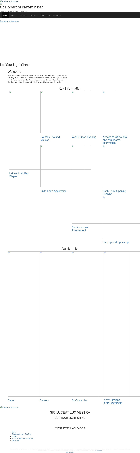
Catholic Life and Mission (50, 138)
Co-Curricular (79, 400)
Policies (14, 436)
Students (33, 15)
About (13, 15)
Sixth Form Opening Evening (114, 192)
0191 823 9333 (98, 450)
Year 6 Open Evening (84, 137)
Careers (44, 400)
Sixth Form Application (53, 191)
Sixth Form (45, 15)
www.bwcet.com (70, 452)
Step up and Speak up (116, 242)
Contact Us (57, 15)
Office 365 (15, 440)
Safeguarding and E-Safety (21, 434)
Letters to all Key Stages (19, 174)
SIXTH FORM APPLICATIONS (113, 401)
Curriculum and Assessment (80, 228)
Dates (11, 400)
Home (5, 15)
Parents (22, 15)
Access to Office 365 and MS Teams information (115, 139)
